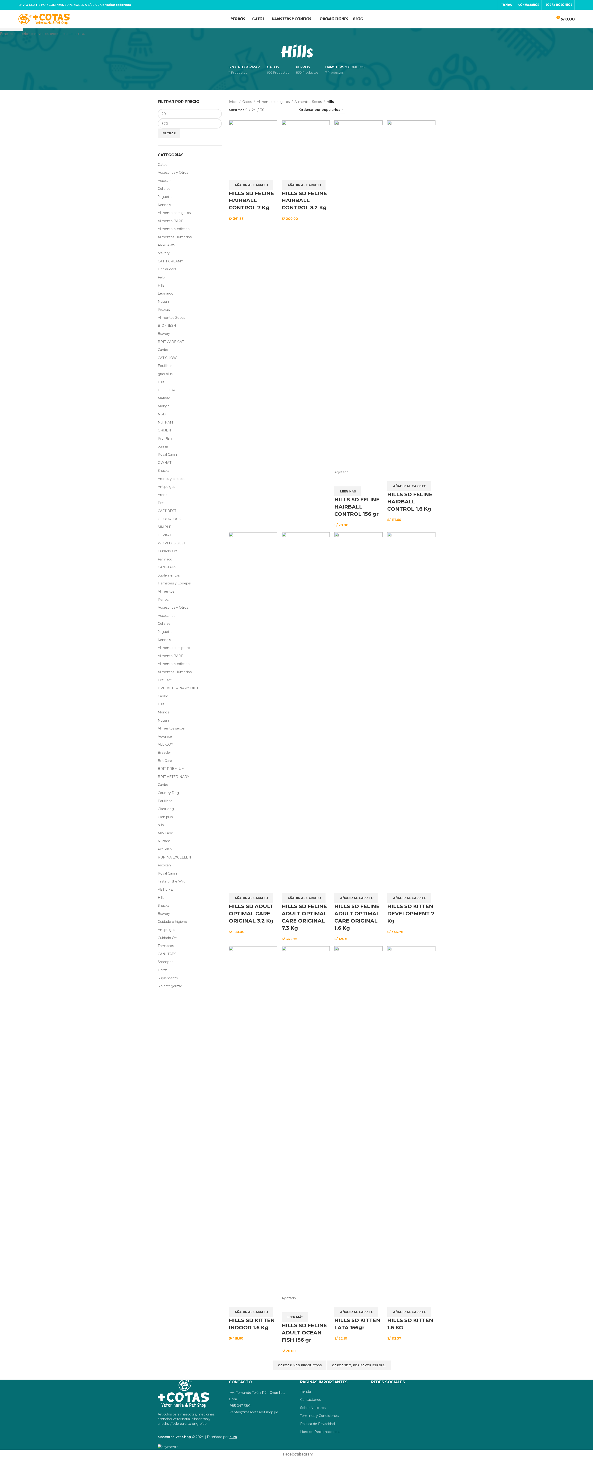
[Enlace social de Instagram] (492, 4)
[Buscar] (547, 19)
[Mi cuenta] (539, 19)
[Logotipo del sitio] (44, 19)
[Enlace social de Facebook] (486, 4)
